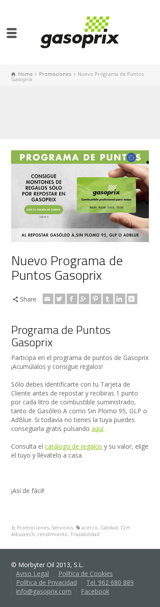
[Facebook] (72, 299)
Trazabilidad (85, 534)
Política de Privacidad (46, 582)
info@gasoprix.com (44, 591)
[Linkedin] (120, 299)
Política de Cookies (85, 573)
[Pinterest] (96, 299)
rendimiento (52, 534)
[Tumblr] (108, 299)
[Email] (48, 299)
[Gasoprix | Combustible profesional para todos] (80, 31)
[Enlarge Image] (80, 196)
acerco (89, 527)
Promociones (33, 527)
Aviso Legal (32, 573)
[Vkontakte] (132, 299)
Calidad (109, 527)
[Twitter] (60, 299)
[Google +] (84, 299)
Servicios (62, 527)
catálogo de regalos (73, 446)
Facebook (95, 591)
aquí (98, 428)
